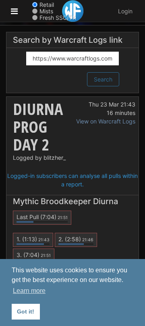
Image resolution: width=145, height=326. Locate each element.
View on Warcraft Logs (105, 121)
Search (103, 79)
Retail (46, 4)
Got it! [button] (25, 311)
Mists (46, 11)
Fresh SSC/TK (57, 17)
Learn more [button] (29, 290)
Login (125, 11)
